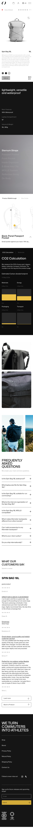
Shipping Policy (7, 762)
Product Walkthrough (9, 198)
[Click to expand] (28, 17)
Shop (3, 740)
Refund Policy (6, 756)
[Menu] (29, 3)
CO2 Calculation (7, 252)
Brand (4, 745)
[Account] (18, 3)
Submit (5, 802)
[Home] (4, 3)
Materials (21, 252)
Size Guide (24, 198)
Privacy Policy (6, 751)
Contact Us (5, 767)
